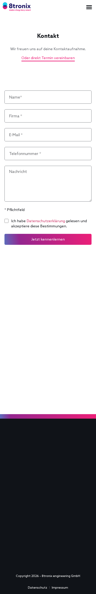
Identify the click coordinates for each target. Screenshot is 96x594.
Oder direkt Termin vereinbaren (48, 58)
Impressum (60, 587)
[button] (89, 7)
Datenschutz (37, 587)
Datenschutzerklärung (46, 221)
